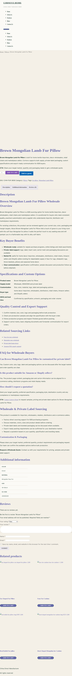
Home (8, 11)
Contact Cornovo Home (11, 399)
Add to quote (26, 173)
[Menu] (6, 29)
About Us (9, 14)
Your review (5, 524)
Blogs (8, 21)
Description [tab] (6, 187)
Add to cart (12, 172)
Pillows (7, 52)
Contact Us (10, 24)
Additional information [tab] (19, 187)
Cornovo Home (12, 3)
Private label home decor (11, 343)
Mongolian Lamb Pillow (46, 180)
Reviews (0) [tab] (32, 187)
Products (9, 18)
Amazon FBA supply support (12, 346)
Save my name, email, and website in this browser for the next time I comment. (30, 544)
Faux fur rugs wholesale (11, 337)
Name (2, 536)
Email (2, 540)
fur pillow (35, 180)
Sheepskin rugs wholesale (11, 340)
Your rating (4, 521)
